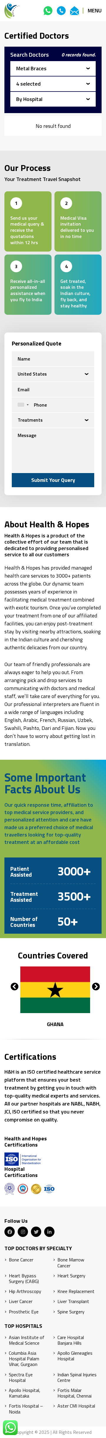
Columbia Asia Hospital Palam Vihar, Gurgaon (24, 1358)
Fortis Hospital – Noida (26, 1408)
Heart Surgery (71, 1276)
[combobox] (22, 405)
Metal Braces (31, 68)
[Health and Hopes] (11, 10)
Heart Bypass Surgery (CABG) (24, 1278)
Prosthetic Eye (24, 1312)
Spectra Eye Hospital (21, 1377)
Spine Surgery (71, 1312)
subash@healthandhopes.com (74, 10)
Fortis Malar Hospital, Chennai (74, 1393)
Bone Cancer (21, 1260)
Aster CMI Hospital (76, 1406)
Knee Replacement (76, 1291)
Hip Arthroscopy (25, 1291)
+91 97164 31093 (48, 10)
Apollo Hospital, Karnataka (24, 1393)
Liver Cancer (20, 1301)
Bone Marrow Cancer (70, 1262)
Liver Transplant (73, 1301)
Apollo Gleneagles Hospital (74, 1356)
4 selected (28, 84)
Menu (95, 10)
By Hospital (29, 99)
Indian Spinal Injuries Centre (77, 1377)
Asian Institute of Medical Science (26, 1340)
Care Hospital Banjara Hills (70, 1340)
